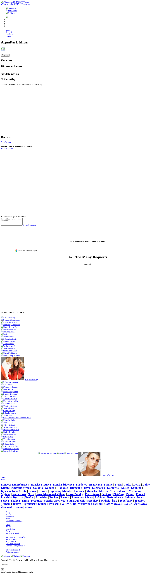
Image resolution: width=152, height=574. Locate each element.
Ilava (87, 487)
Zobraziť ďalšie (7, 149)
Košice (125, 487)
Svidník (105, 500)
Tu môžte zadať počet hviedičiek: (13, 217)
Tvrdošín (53, 503)
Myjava (5, 494)
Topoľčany (126, 500)
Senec (140, 497)
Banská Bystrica (41, 484)
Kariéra (8, 514)
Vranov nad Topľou (90, 503)
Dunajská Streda (21, 487)
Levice (32, 491)
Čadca (127, 484)
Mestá (3, 480)
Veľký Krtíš (68, 503)
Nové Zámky (75, 494)
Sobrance (36, 500)
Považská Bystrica (12, 497)
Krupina (136, 487)
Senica (5, 500)
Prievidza (41, 497)
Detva (136, 484)
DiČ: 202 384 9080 (13, 544)
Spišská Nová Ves (54, 500)
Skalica (15, 500)
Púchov (53, 497)
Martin (103, 491)
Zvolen (128, 503)
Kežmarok (98, 487)
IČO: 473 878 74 (12, 542)
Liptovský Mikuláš (60, 491)
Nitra (31, 494)
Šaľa (114, 500)
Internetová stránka (13, 533)
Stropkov (92, 500)
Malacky (91, 491)
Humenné (76, 487)
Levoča (43, 491)
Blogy (3, 477)
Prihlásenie (10, 516)
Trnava (16, 503)
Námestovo (19, 494)
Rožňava (100, 497)
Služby (8, 525)
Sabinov (130, 497)
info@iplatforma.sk (13, 550)
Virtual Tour (10, 529)
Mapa (8, 30)
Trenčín (5, 503)
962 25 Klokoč (11, 539)
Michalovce (136, 491)
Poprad (140, 494)
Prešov (29, 497)
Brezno (108, 484)
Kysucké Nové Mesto (13, 491)
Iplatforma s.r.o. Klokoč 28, (16, 537)
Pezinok (106, 494)
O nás (8, 512)
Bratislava (95, 484)
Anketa (8, 527)
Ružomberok (115, 497)
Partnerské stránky (12, 552)
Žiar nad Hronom (12, 507)
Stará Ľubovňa (76, 500)
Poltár (130, 494)
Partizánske (92, 494)
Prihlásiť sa (12, 8)
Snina (25, 500)
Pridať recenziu (6, 142)
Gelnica (49, 487)
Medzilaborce (118, 491)
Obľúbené (11, 13)
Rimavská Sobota (82, 497)
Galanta (38, 487)
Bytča (118, 484)
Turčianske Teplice (34, 503)
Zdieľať (9, 36)
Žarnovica (140, 503)
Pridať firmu (12, 11)
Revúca (64, 497)
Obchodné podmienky (14, 521)
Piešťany (118, 494)
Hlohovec (62, 487)
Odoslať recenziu (29, 225)
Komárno (113, 487)
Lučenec (79, 491)
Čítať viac (5, 55)
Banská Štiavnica (63, 484)
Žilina (28, 507)
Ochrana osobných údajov (15, 546)
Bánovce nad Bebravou (15, 484)
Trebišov (140, 500)
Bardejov (81, 484)
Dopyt (8, 531)
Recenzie (9, 32)
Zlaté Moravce (113, 503)
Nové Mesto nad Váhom (50, 494)
